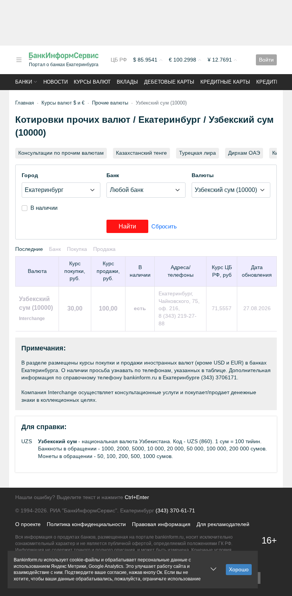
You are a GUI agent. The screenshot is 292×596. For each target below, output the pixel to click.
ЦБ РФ (119, 60)
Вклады (127, 82)
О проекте (28, 524)
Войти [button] (266, 60)
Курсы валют (92, 82)
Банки (23, 82)
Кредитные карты (225, 82)
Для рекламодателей (223, 524)
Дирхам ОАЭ (244, 153)
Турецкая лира (197, 153)
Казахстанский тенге (141, 153)
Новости (55, 82)
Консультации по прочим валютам (61, 153)
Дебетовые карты (169, 82)
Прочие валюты (110, 103)
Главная (24, 103)
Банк (112, 175)
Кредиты (268, 82)
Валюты (203, 175)
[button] (19, 60)
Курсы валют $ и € (62, 103)
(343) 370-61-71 (175, 510)
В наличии (43, 207)
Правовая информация (161, 524)
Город (30, 175)
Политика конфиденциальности (86, 524)
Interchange (32, 318)
